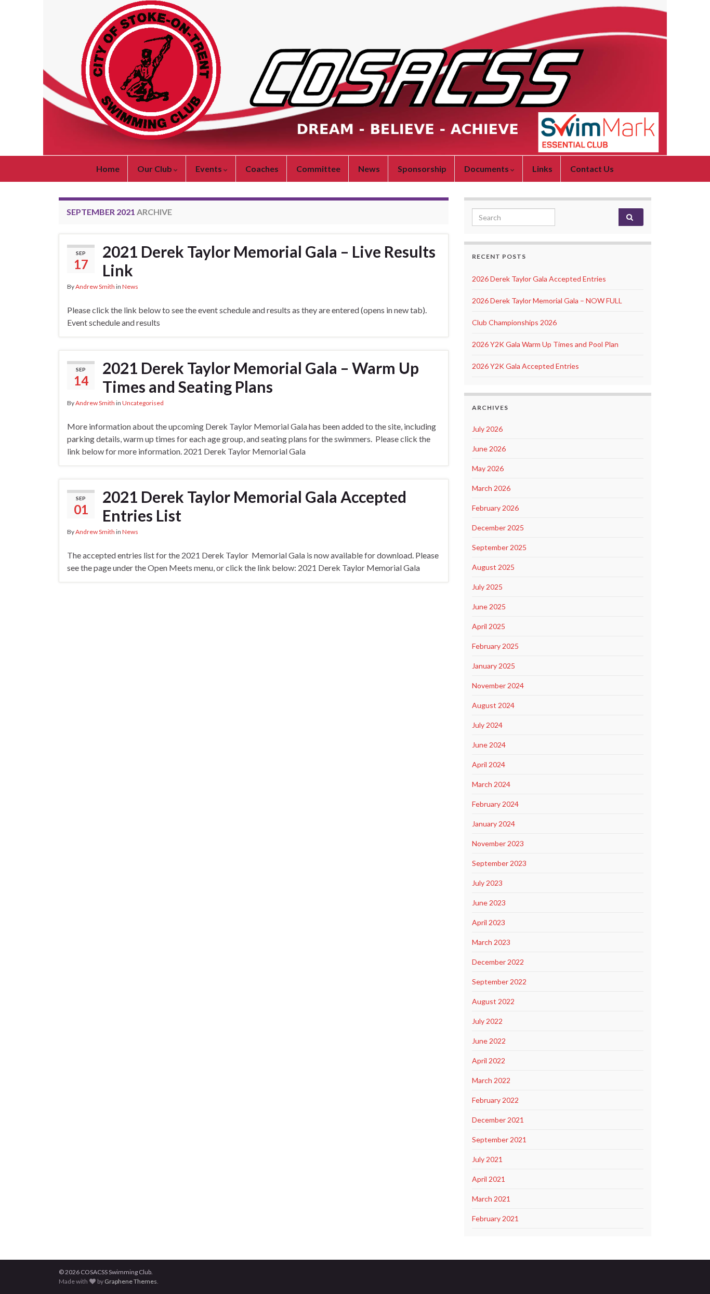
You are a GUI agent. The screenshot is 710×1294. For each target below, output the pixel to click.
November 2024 (498, 685)
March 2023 (491, 942)
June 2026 (489, 448)
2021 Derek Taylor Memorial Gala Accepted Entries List (254, 506)
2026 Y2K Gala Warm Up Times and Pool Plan (545, 344)
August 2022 (493, 1001)
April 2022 (488, 1060)
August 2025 (493, 567)
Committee (318, 169)
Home (108, 169)
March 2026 (491, 488)
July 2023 (487, 882)
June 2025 (489, 606)
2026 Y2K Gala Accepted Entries (525, 366)
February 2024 (495, 803)
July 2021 (487, 1159)
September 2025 (499, 547)
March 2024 (491, 784)
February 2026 (495, 507)
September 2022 (499, 981)
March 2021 (491, 1198)
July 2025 (487, 586)
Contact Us (592, 169)
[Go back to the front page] (355, 78)
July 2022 (487, 1021)
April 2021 (488, 1179)
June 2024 (489, 744)
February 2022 (495, 1100)
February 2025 (495, 646)
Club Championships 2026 (514, 322)
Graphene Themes (130, 1281)
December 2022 (498, 961)
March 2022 (491, 1080)
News (369, 169)
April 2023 (488, 922)
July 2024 (487, 725)
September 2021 (499, 1139)
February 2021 (495, 1218)
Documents (487, 169)
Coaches (262, 169)
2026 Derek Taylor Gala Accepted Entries (539, 278)
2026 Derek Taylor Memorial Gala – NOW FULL (547, 300)
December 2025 (498, 527)
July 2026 (487, 428)
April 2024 (488, 764)
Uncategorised (143, 403)
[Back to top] (687, 1271)
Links (542, 169)
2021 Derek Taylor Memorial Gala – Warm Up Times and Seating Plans (260, 377)
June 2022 (489, 1040)
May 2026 (488, 468)
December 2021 (498, 1119)
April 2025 (488, 626)
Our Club (155, 169)
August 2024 (493, 705)
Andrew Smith (95, 286)
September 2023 (499, 863)
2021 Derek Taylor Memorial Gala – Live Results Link (269, 260)
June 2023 (489, 902)
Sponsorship (422, 169)
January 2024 (493, 823)
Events (209, 169)
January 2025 (493, 665)
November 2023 (498, 843)
